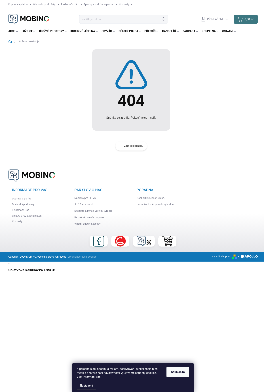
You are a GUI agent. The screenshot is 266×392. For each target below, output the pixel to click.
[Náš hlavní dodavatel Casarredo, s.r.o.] (120, 241)
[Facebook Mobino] (98, 241)
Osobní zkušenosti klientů (151, 198)
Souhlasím (178, 372)
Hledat (163, 19)
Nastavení (86, 385)
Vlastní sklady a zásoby (87, 223)
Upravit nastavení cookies (82, 256)
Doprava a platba (18, 4)
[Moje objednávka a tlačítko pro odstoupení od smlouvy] (167, 241)
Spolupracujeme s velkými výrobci (93, 210)
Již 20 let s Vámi (83, 204)
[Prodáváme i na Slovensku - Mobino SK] (144, 241)
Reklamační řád (69, 4)
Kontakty (124, 4)
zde (98, 377)
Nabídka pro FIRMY (85, 198)
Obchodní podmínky (44, 4)
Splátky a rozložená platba (98, 4)
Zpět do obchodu (133, 145)
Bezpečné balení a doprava (89, 217)
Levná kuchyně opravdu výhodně (155, 204)
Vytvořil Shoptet (221, 256)
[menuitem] (13, 31)
